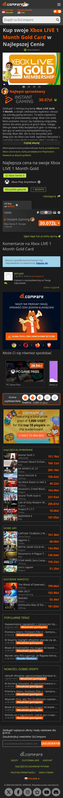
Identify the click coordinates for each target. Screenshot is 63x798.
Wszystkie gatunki (15, 189)
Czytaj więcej (31, 142)
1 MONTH (38, 189)
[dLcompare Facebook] (17, 792)
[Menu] (58, 5)
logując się (42, 263)
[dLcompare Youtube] (45, 792)
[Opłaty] (46, 212)
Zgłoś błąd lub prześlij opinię (41, 236)
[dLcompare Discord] (55, 792)
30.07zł (49, 223)
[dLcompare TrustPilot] (36, 792)
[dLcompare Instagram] (26, 792)
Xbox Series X (16, 175)
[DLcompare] (31, 754)
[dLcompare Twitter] (8, 792)
